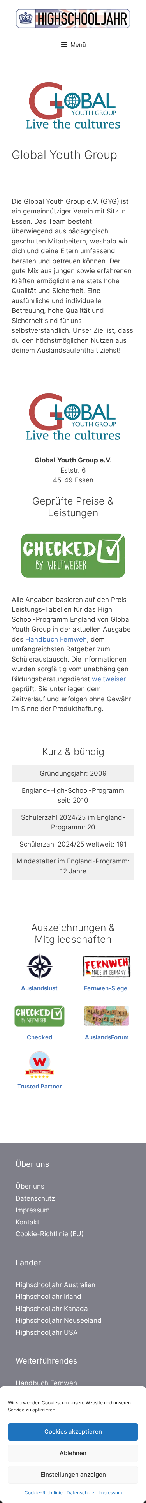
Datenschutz (81, 1493)
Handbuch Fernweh (56, 639)
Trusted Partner (39, 1086)
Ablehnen (73, 1453)
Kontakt (27, 1222)
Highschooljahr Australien (55, 1285)
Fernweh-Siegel (106, 988)
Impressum (110, 1493)
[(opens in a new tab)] (39, 967)
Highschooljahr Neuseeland (59, 1320)
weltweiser (109, 679)
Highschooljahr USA (47, 1332)
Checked (39, 1037)
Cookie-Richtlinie (44, 1493)
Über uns (30, 1186)
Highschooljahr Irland (48, 1296)
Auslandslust (39, 988)
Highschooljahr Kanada (52, 1308)
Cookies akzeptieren (73, 1431)
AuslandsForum (106, 1037)
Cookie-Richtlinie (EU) (50, 1234)
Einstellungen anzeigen (73, 1474)
